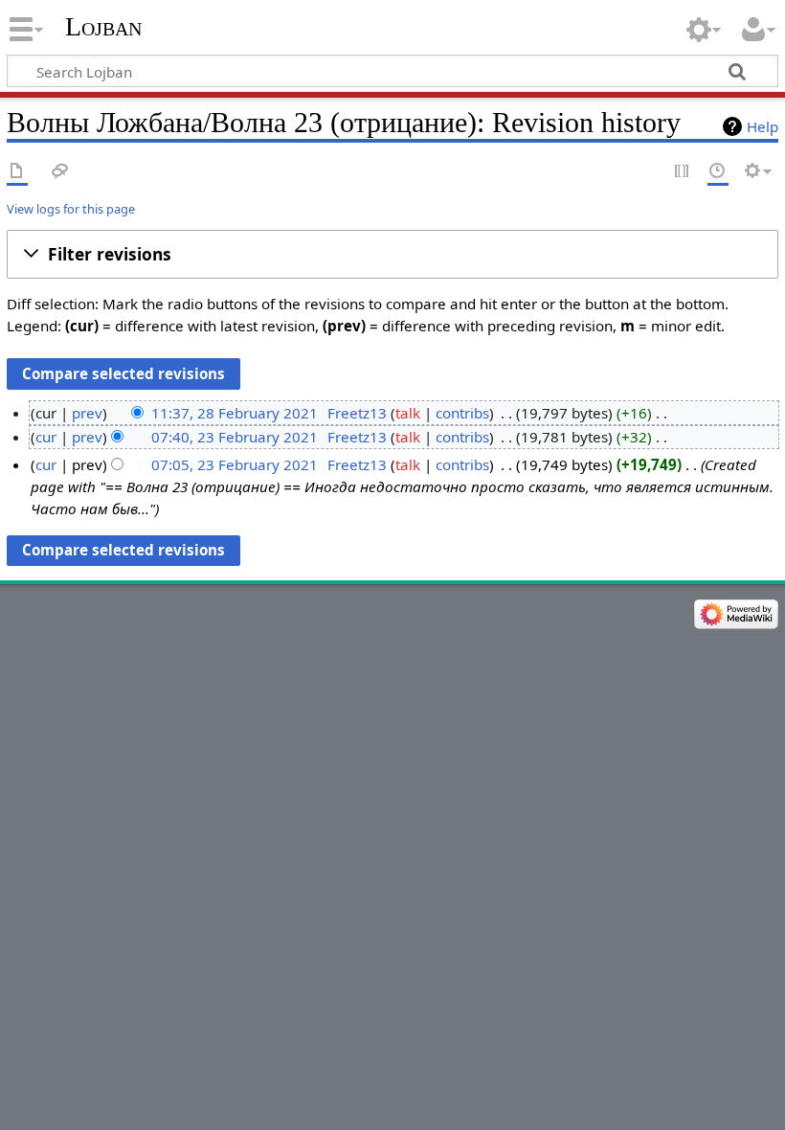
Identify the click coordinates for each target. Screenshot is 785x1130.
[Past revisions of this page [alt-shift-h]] (718, 172)
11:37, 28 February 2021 (234, 412)
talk (407, 412)
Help (762, 126)
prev (87, 412)
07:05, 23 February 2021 (234, 464)
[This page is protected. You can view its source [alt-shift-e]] (682, 172)
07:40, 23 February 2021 (234, 436)
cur (45, 436)
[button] (392, 255)
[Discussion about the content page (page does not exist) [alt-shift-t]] (60, 172)
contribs (462, 412)
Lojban (103, 26)
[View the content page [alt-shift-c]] (17, 172)
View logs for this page (71, 208)
